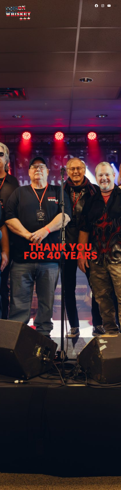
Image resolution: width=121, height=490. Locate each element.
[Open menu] (115, 6)
